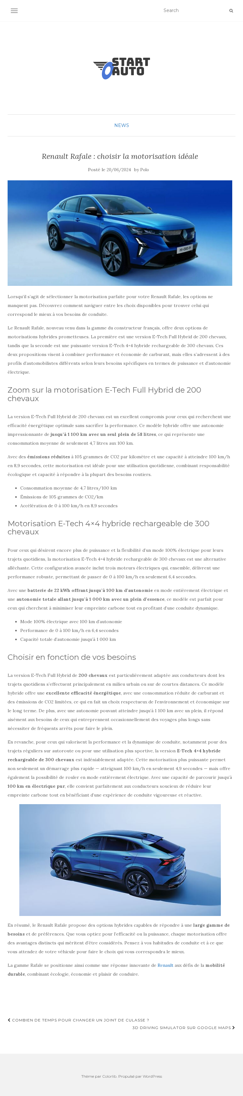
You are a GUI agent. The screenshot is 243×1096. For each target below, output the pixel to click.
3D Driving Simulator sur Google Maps (182, 1027)
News (121, 125)
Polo (144, 169)
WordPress (152, 1076)
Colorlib (109, 1076)
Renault (165, 965)
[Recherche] (231, 10)
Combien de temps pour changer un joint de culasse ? (80, 1020)
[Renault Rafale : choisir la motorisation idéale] (120, 233)
